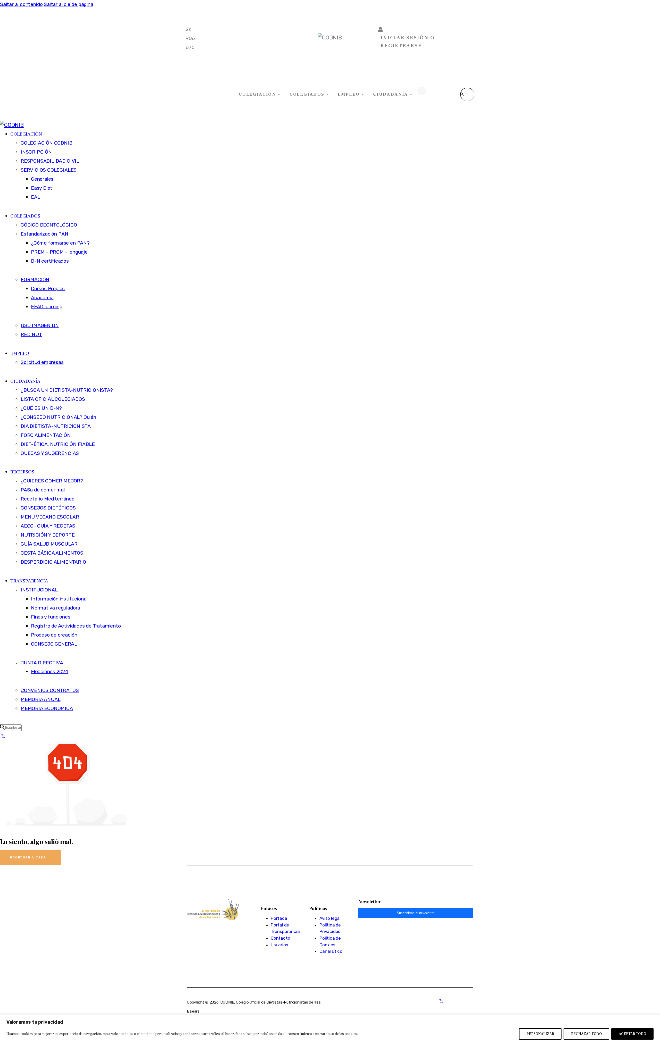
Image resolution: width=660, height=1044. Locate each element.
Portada (279, 918)
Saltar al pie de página (68, 4)
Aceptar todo (632, 1034)
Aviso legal (330, 918)
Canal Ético (330, 951)
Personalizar (540, 1034)
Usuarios (279, 944)
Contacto (280, 938)
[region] (330, 1029)
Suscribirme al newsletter (415, 913)
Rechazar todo (586, 1034)
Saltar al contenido (21, 4)
